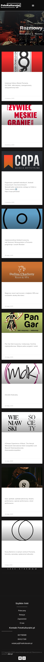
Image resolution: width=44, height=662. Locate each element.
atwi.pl (10, 654)
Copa (7, 177)
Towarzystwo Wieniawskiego (20, 438)
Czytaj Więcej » (10, 92)
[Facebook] (20, 658)
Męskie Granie (12, 131)
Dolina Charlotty (13, 288)
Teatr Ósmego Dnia (15, 77)
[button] (33, 5)
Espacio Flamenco (15, 546)
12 (36, 569)
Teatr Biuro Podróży (15, 493)
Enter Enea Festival (15, 235)
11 (32, 569)
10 (29, 569)
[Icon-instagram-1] (24, 658)
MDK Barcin (11, 389)
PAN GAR (10, 338)
